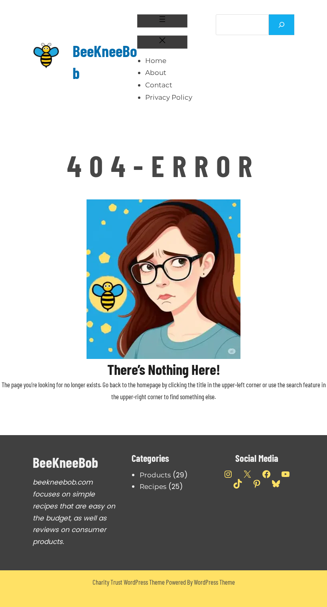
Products (155, 475)
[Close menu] (162, 42)
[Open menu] (162, 21)
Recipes (153, 487)
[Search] (281, 24)
